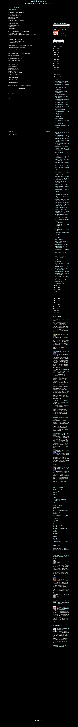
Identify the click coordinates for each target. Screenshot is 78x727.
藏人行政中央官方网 (57, 512)
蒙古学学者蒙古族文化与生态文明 (62, 176)
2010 (55, 308)
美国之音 (55, 521)
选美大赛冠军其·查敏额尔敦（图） (62, 109)
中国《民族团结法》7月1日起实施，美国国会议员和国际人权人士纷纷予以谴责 (62, 371)
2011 (55, 306)
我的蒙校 (57, 227)
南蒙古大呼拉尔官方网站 (58, 489)
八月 (57, 291)
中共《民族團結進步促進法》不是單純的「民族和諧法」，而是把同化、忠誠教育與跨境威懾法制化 (60, 402)
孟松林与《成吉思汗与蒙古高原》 (62, 165)
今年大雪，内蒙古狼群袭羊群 (61, 184)
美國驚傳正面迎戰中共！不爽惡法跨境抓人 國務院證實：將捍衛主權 (62, 468)
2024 (55, 52)
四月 (57, 298)
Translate (62, 42)
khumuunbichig (56, 523)
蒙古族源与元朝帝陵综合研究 (61, 217)
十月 (57, 287)
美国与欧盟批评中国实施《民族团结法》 (60, 386)
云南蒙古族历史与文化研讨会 (61, 114)
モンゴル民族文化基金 (57, 505)
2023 (55, 54)
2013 (55, 72)
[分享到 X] (22, 88)
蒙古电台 (55, 530)
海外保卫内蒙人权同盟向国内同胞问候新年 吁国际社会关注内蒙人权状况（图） (62, 140)
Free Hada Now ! (56, 502)
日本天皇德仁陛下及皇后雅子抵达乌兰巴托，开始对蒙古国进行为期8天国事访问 (62, 608)
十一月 (57, 285)
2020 (55, 59)
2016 (55, 67)
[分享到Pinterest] (24, 88)
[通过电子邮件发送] (19, 88)
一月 (57, 304)
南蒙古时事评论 (39, 1)
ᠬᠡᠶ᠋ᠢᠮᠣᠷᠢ (54, 534)
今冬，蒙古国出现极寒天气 (60, 123)
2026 (55, 48)
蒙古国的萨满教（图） (59, 256)
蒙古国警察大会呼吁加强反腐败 (61, 104)
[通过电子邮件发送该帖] (17, 88)
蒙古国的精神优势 (59, 239)
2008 (55, 312)
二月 (57, 302)
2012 (55, 74)
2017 (55, 65)
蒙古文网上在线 (56, 538)
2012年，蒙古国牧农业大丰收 (61, 94)
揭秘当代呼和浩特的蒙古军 (60, 279)
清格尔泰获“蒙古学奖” (59, 171)
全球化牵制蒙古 (58, 116)
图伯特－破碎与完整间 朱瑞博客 (59, 516)
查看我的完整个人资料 (63, 35)
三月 (57, 300)
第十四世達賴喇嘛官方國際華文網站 (60, 510)
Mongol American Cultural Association (60, 515)
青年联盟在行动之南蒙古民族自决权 (60, 528)
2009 (55, 310)
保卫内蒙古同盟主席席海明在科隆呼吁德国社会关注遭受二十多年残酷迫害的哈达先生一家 (62, 204)
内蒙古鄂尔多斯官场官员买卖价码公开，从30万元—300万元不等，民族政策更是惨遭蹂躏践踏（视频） (61, 550)
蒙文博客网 (55, 533)
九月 (57, 289)
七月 (57, 293)
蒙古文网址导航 (56, 526)
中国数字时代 (55, 518)
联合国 (54, 508)
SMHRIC (55, 497)
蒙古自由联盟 (55, 513)
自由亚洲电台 (55, 520)
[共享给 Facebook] (23, 88)
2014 (55, 70)
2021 (55, 57)
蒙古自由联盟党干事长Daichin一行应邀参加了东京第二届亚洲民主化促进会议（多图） (62, 224)
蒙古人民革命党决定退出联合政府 (62, 271)
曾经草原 (55, 539)
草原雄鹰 (55, 531)
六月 (57, 294)
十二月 (57, 76)
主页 (29, 131)
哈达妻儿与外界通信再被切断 (61, 207)
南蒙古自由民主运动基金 (58, 487)
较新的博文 (10, 131)
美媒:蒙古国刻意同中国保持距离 (61, 266)
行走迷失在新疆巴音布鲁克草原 (61, 244)
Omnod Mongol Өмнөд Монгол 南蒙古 (61, 541)
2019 (55, 61)
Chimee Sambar (56, 507)
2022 (55, 56)
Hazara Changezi (56, 491)
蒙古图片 (55, 492)
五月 (57, 296)
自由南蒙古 (55, 495)
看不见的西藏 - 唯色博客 (58, 525)
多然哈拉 (55, 536)
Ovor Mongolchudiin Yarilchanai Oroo (60, 503)
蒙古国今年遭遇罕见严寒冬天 (61, 118)
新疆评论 (55, 494)
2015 (55, 69)
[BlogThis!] (20, 88)
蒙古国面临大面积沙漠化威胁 (61, 102)
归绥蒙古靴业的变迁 (59, 261)
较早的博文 (48, 131)
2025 (55, 50)
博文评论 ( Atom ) (14, 134)
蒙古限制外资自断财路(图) (60, 209)
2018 (55, 63)
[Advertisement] (29, 127)
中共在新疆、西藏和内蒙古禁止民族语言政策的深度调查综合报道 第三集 (62, 602)
